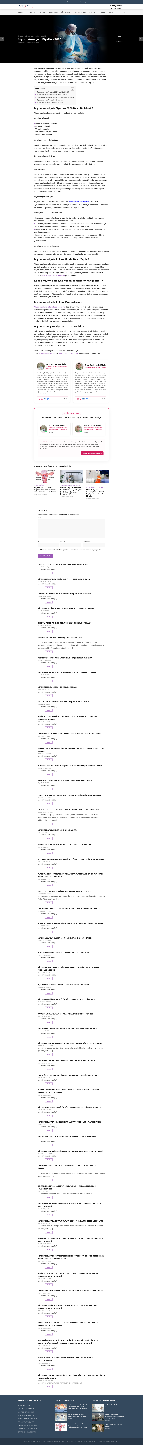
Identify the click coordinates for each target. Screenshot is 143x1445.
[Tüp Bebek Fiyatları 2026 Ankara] (98, 1427)
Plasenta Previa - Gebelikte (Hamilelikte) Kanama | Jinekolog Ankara (70, 766)
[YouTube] (42, 399)
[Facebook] (37, 399)
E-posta (62, 541)
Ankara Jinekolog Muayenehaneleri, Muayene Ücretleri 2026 (115, 1416)
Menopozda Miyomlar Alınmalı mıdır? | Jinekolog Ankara (64, 594)
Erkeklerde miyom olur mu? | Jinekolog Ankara (60, 638)
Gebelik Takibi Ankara (113, 1405)
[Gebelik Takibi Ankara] (98, 1408)
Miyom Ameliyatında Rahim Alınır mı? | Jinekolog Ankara (64, 579)
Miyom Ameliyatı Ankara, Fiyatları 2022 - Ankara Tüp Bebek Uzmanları (70, 1043)
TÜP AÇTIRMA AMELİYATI (26, 1422)
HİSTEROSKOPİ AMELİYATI (26, 1415)
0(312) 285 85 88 (118, 8)
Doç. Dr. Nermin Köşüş (79, 2)
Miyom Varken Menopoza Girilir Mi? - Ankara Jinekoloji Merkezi (67, 1029)
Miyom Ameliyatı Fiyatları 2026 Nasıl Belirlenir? (52, 92)
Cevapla (49, 573)
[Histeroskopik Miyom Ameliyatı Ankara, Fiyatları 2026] (61, 1417)
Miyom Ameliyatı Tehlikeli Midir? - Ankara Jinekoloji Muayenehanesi (69, 1122)
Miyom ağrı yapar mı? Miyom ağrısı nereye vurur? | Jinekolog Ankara (69, 734)
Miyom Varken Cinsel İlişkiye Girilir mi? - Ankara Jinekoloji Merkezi (69, 909)
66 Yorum (107, 1428)
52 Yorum (119, 41)
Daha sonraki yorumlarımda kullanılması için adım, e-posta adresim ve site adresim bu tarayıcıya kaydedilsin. (71, 550)
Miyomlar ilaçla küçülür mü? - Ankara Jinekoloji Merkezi (65, 938)
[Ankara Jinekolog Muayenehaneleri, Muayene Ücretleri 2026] (98, 1417)
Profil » (66, 399)
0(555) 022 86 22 (117, 6)
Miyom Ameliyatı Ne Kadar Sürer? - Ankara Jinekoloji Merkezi (66, 1061)
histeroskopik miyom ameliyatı (53, 275)
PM (45, 399)
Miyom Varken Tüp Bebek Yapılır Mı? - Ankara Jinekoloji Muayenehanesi (71, 1291)
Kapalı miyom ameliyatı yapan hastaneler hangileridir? (55, 97)
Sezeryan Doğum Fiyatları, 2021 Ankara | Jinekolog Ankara (65, 780)
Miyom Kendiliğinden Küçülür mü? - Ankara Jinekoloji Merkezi (67, 999)
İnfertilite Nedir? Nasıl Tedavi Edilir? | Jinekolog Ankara (64, 623)
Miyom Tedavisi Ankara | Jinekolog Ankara (57, 830)
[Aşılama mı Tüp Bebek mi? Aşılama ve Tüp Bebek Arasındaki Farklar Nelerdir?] (61, 1408)
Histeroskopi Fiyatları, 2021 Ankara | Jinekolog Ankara (63, 702)
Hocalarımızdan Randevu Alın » (92, 453)
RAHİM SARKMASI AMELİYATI (27, 1418)
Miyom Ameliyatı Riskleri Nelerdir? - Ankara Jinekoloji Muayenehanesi (70, 1151)
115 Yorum (108, 1407)
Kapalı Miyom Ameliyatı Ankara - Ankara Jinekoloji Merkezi (65, 1014)
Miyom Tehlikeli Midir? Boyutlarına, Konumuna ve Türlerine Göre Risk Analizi (45, 490)
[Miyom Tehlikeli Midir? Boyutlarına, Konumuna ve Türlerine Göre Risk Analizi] (45, 476)
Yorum (40, 517)
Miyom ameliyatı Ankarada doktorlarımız (49, 307)
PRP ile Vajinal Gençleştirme (95, 487)
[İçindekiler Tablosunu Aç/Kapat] (72, 89)
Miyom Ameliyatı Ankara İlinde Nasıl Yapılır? (51, 94)
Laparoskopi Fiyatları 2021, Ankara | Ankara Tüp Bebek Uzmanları (68, 810)
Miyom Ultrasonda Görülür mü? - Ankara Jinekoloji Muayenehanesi (69, 1107)
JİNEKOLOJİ (21, 36)
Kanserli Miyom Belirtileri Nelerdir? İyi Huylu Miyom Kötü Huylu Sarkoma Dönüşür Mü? (71, 491)
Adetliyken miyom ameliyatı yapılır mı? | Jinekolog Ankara (65, 658)
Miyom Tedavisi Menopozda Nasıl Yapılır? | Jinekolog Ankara (66, 608)
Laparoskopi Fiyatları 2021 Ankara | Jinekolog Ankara (63, 564)
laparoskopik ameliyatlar (78, 202)
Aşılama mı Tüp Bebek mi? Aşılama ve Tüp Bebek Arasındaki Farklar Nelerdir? (78, 1406)
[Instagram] (39, 399)
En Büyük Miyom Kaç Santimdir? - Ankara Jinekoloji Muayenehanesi (69, 1075)
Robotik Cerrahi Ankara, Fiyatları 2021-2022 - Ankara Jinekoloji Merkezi (71, 923)
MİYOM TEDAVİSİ (41, 36)
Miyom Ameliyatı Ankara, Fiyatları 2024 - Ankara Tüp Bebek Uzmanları (70, 1221)
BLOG (111, 12)
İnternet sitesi (86, 541)
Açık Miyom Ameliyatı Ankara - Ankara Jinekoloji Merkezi (64, 985)
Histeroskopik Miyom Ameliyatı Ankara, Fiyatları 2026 (77, 1416)
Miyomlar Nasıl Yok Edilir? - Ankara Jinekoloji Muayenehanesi (67, 1136)
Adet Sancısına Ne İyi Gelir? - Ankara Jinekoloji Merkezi (63, 953)
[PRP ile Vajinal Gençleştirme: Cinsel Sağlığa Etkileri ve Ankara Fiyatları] (97, 476)
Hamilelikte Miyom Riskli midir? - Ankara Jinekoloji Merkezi (65, 891)
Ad (39, 541)
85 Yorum (107, 1420)
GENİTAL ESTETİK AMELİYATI (27, 1428)
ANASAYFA (21, 12)
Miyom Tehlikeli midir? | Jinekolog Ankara (57, 687)
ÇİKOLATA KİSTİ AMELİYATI (26, 1408)
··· (116, 12)
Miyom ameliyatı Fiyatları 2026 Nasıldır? (50, 102)
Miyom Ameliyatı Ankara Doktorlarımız (49, 100)
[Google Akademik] (48, 399)
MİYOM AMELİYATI (30, 36)
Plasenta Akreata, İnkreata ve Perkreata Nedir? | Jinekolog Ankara (69, 795)
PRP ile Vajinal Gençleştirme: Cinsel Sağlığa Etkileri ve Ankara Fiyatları (96, 493)
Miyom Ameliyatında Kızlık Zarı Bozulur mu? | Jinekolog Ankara (68, 673)
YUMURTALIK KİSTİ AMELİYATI (27, 1425)
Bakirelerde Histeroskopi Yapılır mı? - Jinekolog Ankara (64, 845)
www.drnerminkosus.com (68, 353)
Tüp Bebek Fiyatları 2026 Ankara (114, 1425)
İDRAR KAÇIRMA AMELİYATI (27, 1432)
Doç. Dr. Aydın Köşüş (63, 2)
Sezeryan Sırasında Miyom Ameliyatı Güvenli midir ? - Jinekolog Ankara (71, 859)
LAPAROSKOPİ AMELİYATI (26, 1412)
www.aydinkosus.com (47, 353)
